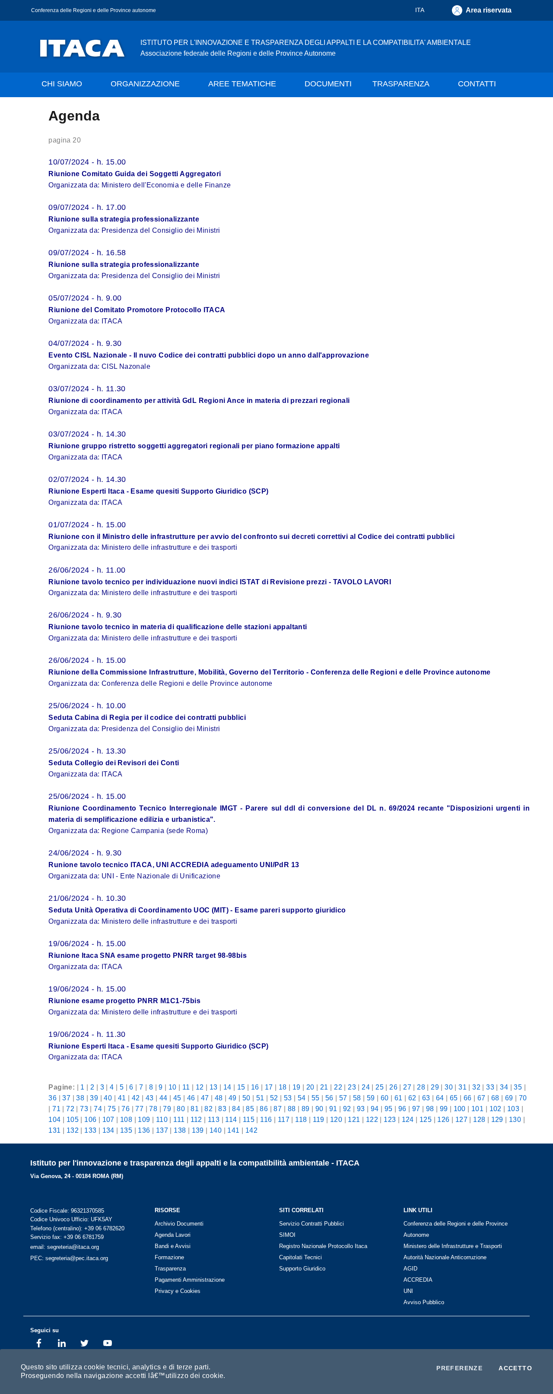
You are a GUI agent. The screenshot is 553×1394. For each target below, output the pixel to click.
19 (296, 1087)
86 (264, 1108)
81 (195, 1108)
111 (178, 1119)
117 (283, 1119)
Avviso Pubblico (424, 1302)
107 (108, 1119)
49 (233, 1098)
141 (233, 1130)
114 (231, 1119)
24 (366, 1087)
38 (80, 1098)
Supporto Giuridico (302, 1268)
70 (523, 1098)
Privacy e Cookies (177, 1291)
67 (481, 1098)
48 (219, 1098)
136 (144, 1130)
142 (251, 1130)
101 (477, 1108)
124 (408, 1119)
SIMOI (287, 1235)
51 (260, 1098)
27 (407, 1087)
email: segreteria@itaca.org (64, 1247)
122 (372, 1119)
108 (126, 1119)
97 (416, 1108)
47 (205, 1098)
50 (246, 1098)
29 (435, 1087)
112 (196, 1119)
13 (214, 1087)
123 (390, 1119)
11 (186, 1087)
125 (426, 1119)
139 (198, 1130)
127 (461, 1119)
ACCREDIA (418, 1280)
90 (319, 1108)
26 (393, 1087)
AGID (410, 1268)
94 (375, 1108)
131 (54, 1130)
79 (167, 1108)
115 (248, 1119)
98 (430, 1108)
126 (443, 1119)
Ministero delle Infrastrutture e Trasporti (453, 1246)
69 (509, 1098)
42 (136, 1098)
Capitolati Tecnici (300, 1257)
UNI (408, 1291)
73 (84, 1108)
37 (66, 1098)
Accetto (515, 1368)
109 (144, 1119)
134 (108, 1130)
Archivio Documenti (179, 1223)
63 (426, 1098)
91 (333, 1108)
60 (385, 1098)
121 (354, 1119)
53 (288, 1098)
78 (153, 1108)
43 (150, 1098)
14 (227, 1087)
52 (274, 1098)
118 (301, 1119)
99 (444, 1108)
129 (497, 1119)
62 (412, 1098)
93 (361, 1108)
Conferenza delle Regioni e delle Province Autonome (456, 1229)
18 (283, 1087)
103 (513, 1108)
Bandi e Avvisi (173, 1246)
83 (222, 1108)
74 (98, 1108)
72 (70, 1108)
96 (402, 1108)
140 (216, 1130)
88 (292, 1108)
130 (515, 1119)
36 (52, 1098)
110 (162, 1119)
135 (126, 1130)
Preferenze (459, 1368)
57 (343, 1098)
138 (180, 1130)
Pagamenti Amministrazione (190, 1280)
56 (329, 1098)
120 (336, 1119)
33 (490, 1087)
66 (468, 1098)
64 (440, 1098)
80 (181, 1108)
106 (90, 1119)
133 (90, 1130)
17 (269, 1087)
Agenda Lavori (173, 1235)
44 (163, 1098)
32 (476, 1087)
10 (172, 1087)
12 (200, 1087)
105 (73, 1119)
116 (266, 1119)
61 (398, 1098)
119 (318, 1119)
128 (479, 1119)
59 (371, 1098)
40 (108, 1098)
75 (112, 1108)
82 (208, 1108)
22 (338, 1087)
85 (250, 1108)
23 (352, 1087)
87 (277, 1108)
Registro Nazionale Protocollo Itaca (323, 1246)
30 (449, 1087)
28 (421, 1087)
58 (357, 1098)
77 (139, 1108)
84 (236, 1108)
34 (504, 1087)
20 (310, 1087)
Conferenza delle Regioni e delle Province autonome (93, 10)
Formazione (169, 1257)
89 (306, 1108)
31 (462, 1087)
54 (302, 1098)
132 (73, 1130)
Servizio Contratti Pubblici (311, 1223)
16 (255, 1087)
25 (379, 1087)
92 (347, 1108)
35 (518, 1087)
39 (94, 1098)
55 (315, 1098)
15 (241, 1087)
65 (454, 1098)
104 (54, 1119)
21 (324, 1087)
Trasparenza (170, 1268)
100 (460, 1108)
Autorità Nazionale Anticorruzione (445, 1257)
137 (162, 1130)
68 (495, 1098)
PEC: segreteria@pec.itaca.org (69, 1258)
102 (495, 1108)
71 (56, 1108)
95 (389, 1108)
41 (122, 1098)
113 (213, 1119)
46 (191, 1098)
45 (177, 1098)
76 (125, 1108)
